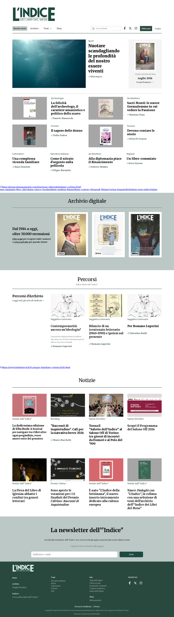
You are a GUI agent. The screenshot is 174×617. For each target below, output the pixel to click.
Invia (131, 554)
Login (158, 28)
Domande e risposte (98, 586)
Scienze (54, 588)
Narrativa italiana (58, 581)
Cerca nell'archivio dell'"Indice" (25, 597)
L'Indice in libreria (97, 588)
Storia (53, 583)
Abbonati (146, 28)
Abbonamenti (95, 600)
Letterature (56, 586)
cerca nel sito (21, 242)
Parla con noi (95, 583)
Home (14, 578)
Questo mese (19, 28)
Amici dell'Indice (97, 591)
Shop (59, 28)
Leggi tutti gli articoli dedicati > (28, 300)
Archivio (34, 28)
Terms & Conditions (82, 607)
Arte (53, 591)
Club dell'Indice (96, 580)
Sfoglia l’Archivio (19, 587)
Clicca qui (17, 239)
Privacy (96, 607)
